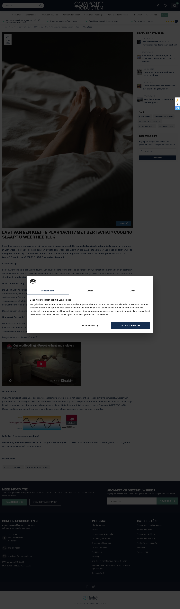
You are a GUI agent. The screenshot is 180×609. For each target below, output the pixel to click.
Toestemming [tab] (47, 290)
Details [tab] (90, 290)
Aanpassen (88, 325)
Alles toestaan (130, 325)
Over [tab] (132, 290)
